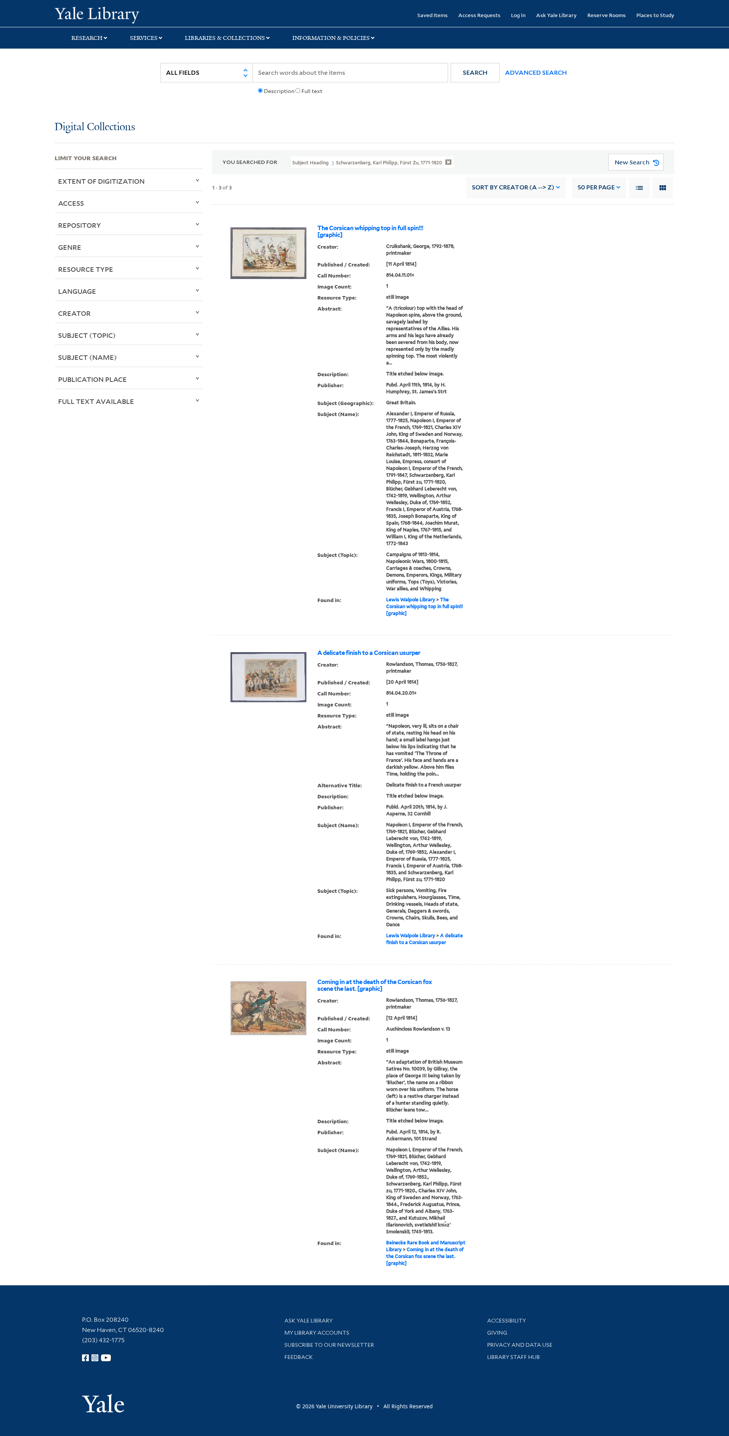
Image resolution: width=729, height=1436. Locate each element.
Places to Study (655, 15)
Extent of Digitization (101, 181)
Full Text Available (96, 401)
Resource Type (85, 269)
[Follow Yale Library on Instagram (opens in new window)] (95, 1357)
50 (596, 187)
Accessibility (506, 1321)
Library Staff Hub (513, 1357)
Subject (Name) (87, 357)
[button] (475, 72)
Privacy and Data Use (519, 1345)
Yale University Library (101, 14)
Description (279, 91)
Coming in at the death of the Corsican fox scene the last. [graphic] (374, 985)
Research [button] (87, 38)
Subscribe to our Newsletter (329, 1345)
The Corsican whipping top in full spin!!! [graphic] (370, 231)
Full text (311, 91)
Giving (497, 1333)
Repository (79, 225)
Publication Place (92, 379)
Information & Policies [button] (331, 38)
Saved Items (432, 15)
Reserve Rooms (606, 15)
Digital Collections (95, 127)
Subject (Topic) (87, 335)
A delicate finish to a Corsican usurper (368, 652)
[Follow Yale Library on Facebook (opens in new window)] (85, 1357)
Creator (74, 313)
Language (77, 291)
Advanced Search (536, 72)
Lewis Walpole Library (410, 599)
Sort (513, 187)
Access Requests (479, 15)
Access (71, 203)
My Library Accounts (316, 1333)
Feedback (298, 1357)
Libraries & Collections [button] (225, 38)
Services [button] (144, 38)
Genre (69, 247)
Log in (518, 15)
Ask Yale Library (556, 15)
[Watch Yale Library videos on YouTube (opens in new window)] (106, 1357)
